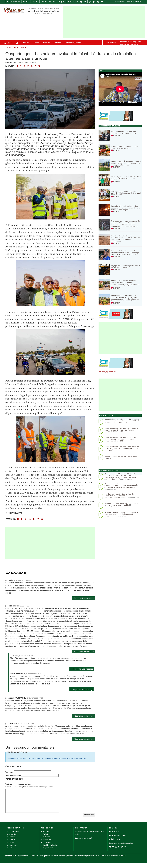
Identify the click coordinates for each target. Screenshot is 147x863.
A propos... (46, 831)
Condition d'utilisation (50, 845)
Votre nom (9, 772)
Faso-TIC (52, 2)
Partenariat (46, 837)
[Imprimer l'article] (39, 66)
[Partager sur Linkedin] (28, 66)
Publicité (46, 834)
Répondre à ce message (84, 598)
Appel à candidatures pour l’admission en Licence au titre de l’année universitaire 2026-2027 (122, 448)
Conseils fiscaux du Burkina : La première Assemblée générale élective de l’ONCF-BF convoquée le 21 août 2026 (123, 421)
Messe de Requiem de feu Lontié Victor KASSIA (121, 457)
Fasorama (35, 2)
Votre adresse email (13, 775)
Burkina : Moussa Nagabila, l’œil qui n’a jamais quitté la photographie (121, 504)
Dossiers (46, 43)
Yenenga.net (61, 2)
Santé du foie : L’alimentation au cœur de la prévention (124, 147)
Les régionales (15, 2)
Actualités (15, 48)
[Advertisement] (105, 22)
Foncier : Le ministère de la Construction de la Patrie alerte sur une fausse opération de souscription (126, 238)
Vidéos (36, 43)
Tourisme (44, 2)
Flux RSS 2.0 (47, 842)
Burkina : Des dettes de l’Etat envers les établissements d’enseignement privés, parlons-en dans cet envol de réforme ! (125, 283)
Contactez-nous (110, 43)
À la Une (26, 43)
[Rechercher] (17, 43)
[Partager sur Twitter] (24, 66)
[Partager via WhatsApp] (32, 66)
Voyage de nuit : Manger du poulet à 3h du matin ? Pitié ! (126, 266)
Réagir (116, 135)
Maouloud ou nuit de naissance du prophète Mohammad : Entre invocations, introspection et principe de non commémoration (125, 223)
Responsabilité (48, 848)
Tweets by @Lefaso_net (107, 371)
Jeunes (11, 848)
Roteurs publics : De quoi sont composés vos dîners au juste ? (124, 132)
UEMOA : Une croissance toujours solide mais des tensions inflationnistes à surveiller (121, 514)
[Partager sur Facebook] (21, 66)
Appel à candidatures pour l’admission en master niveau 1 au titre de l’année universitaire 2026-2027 (122, 430)
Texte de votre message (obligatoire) (19, 784)
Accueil (8, 48)
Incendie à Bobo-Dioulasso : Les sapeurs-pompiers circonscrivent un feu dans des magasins (126, 208)
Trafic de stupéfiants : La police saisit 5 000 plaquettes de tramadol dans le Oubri (126, 193)
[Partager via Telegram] (36, 66)
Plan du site (47, 840)
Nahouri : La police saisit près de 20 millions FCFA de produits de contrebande (126, 178)
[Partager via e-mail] (17, 66)
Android (111, 839)
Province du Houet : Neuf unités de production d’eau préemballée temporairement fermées (119, 495)
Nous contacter (114, 831)
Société (24, 48)
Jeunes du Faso (73, 2)
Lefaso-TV (26, 2)
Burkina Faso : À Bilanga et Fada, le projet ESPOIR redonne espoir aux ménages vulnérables (126, 163)
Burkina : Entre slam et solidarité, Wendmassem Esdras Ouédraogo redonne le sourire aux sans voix (125, 252)
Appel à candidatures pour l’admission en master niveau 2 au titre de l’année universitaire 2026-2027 (122, 439)
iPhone (118, 839)
